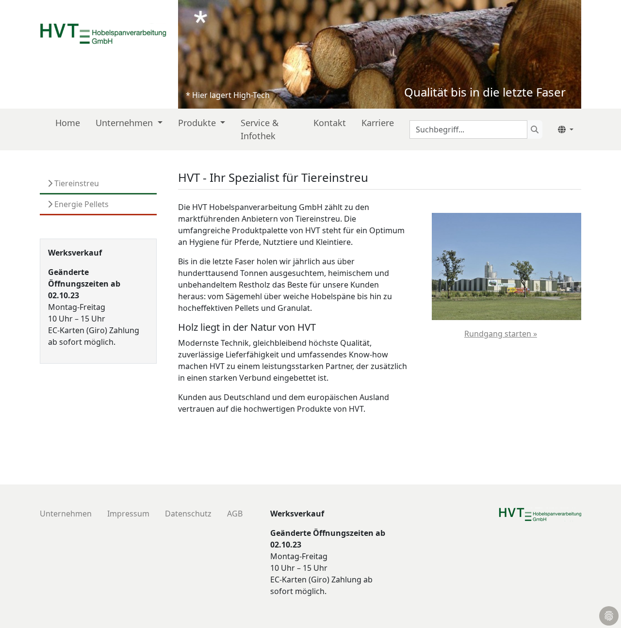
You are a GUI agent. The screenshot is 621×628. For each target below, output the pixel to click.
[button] (565, 129)
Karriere (377, 123)
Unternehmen (66, 513)
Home (67, 123)
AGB (235, 513)
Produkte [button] (198, 123)
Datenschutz (188, 513)
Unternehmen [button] (125, 123)
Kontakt (329, 123)
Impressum (128, 513)
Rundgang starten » (500, 333)
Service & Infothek (259, 129)
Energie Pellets (80, 204)
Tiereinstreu (75, 183)
